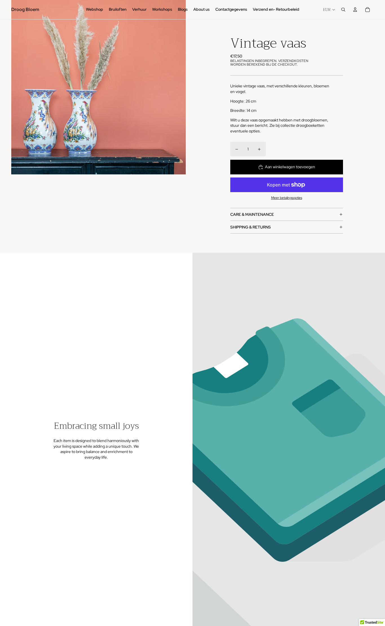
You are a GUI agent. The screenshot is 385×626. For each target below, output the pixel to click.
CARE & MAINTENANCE (252, 214)
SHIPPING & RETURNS (250, 227)
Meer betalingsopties (286, 198)
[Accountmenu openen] (355, 9)
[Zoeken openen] (343, 9)
